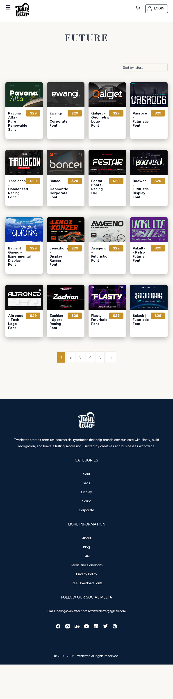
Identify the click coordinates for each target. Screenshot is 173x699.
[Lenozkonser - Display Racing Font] (65, 229)
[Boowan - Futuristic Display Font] (149, 162)
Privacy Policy (86, 574)
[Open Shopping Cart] (137, 8)
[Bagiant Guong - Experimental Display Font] (24, 229)
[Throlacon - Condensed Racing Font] (24, 162)
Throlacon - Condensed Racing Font (15, 189)
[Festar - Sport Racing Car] (107, 162)
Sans (86, 483)
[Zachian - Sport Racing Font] (65, 297)
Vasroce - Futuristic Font (140, 119)
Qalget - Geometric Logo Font (98, 119)
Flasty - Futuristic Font (98, 320)
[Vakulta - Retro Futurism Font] (149, 229)
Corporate (86, 510)
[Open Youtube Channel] (86, 628)
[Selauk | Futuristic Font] (149, 297)
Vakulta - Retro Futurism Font (140, 254)
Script (86, 501)
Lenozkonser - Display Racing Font (57, 256)
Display (86, 492)
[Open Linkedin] (96, 628)
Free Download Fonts (86, 583)
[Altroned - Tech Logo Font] (24, 297)
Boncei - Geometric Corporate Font (57, 189)
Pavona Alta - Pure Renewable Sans (15, 121)
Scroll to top (169, 695)
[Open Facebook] (58, 628)
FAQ (87, 556)
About (86, 538)
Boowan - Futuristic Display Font (140, 189)
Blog (86, 547)
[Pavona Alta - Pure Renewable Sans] (24, 94)
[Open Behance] (77, 628)
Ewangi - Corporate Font (57, 119)
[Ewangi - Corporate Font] (65, 94)
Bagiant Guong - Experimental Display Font (15, 256)
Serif (86, 474)
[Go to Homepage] (22, 17)
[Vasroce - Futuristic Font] (149, 94)
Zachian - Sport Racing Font (56, 322)
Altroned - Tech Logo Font (15, 322)
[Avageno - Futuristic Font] (107, 229)
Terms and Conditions (86, 565)
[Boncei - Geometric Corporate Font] (65, 162)
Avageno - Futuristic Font (98, 254)
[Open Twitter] (105, 628)
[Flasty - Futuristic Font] (107, 297)
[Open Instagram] (67, 628)
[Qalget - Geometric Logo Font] (107, 94)
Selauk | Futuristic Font (140, 320)
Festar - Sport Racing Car (98, 187)
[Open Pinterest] (115, 628)
